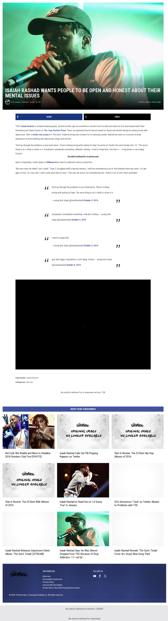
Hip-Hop (29, 382)
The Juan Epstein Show (55, 130)
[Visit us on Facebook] (101, 576)
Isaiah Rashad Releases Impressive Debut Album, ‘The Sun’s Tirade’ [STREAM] (27, 552)
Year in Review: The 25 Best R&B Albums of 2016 (27, 503)
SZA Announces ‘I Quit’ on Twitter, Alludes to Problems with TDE (136, 503)
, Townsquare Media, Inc (37, 595)
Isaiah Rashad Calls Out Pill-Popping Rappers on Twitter (79, 455)
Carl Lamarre (15, 102)
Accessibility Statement (52, 579)
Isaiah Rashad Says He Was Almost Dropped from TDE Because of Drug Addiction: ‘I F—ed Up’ (79, 554)
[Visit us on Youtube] (95, 576)
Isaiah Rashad (27, 126)
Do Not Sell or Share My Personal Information (61, 588)
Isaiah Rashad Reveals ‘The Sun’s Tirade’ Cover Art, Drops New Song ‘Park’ (136, 552)
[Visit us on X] (106, 576)
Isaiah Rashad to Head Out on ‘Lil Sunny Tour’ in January (81, 503)
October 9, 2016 (91, 200)
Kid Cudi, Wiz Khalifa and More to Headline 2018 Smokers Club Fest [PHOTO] (28, 455)
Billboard (50, 162)
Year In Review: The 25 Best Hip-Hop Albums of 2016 (134, 455)
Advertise (47, 576)
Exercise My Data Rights (52, 585)
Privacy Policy (48, 582)
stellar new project (41, 134)
